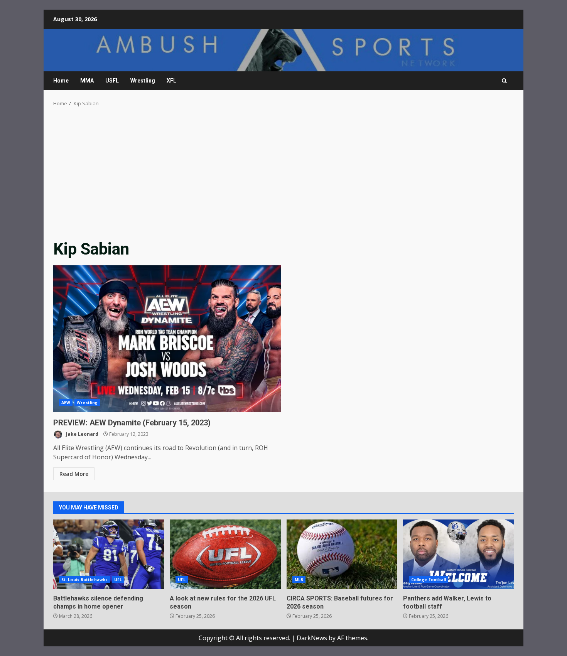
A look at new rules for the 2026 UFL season (225, 554)
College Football (428, 579)
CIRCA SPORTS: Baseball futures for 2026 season (342, 554)
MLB (299, 579)
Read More (73, 473)
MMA (87, 81)
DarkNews (312, 638)
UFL (118, 579)
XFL (171, 81)
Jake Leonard (81, 434)
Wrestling (142, 81)
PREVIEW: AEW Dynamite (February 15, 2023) (167, 338)
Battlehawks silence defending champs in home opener (108, 554)
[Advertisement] (283, 175)
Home (61, 81)
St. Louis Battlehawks (84, 579)
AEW (65, 402)
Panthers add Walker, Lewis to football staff (458, 554)
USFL (112, 81)
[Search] (504, 80)
